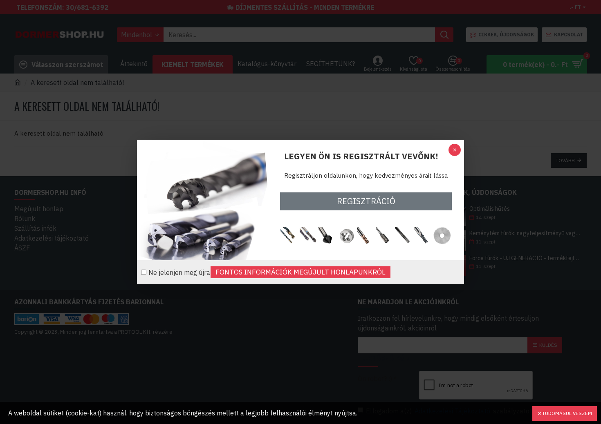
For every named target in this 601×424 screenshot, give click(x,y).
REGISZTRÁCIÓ (366, 201)
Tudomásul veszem (567, 413)
